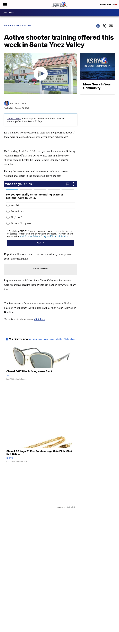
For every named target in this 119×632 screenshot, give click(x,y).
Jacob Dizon (14, 118)
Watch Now (107, 4)
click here (39, 319)
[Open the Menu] (5, 4)
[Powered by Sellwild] (70, 507)
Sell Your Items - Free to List (41, 340)
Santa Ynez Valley (18, 25)
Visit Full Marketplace (65, 339)
